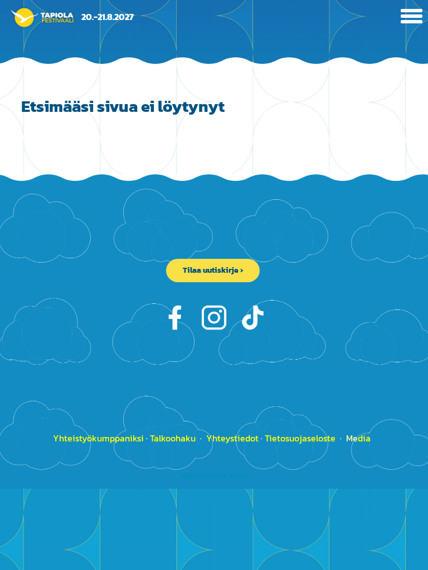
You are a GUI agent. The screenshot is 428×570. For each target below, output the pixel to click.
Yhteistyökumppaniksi (98, 438)
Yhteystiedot (232, 438)
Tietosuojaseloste (301, 438)
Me (358, 438)
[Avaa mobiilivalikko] (411, 17)
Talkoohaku (173, 438)
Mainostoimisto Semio (214, 476)
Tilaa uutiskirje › (213, 270)
